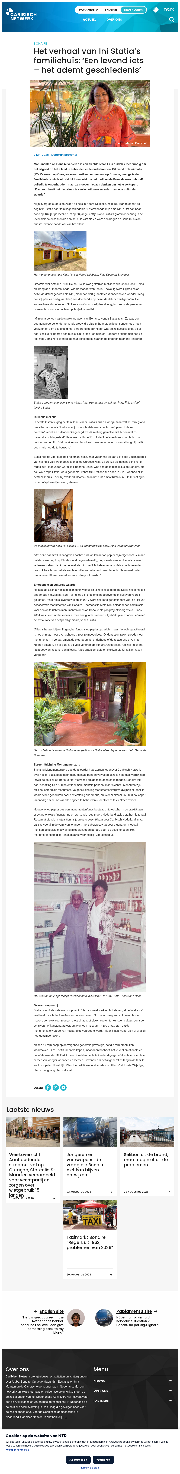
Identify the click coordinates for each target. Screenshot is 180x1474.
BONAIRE (40, 43)
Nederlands (133, 10)
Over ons (114, 19)
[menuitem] (89, 19)
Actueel (89, 19)
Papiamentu (88, 10)
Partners (101, 1401)
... (66, 1417)
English (111, 10)
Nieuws (99, 1381)
